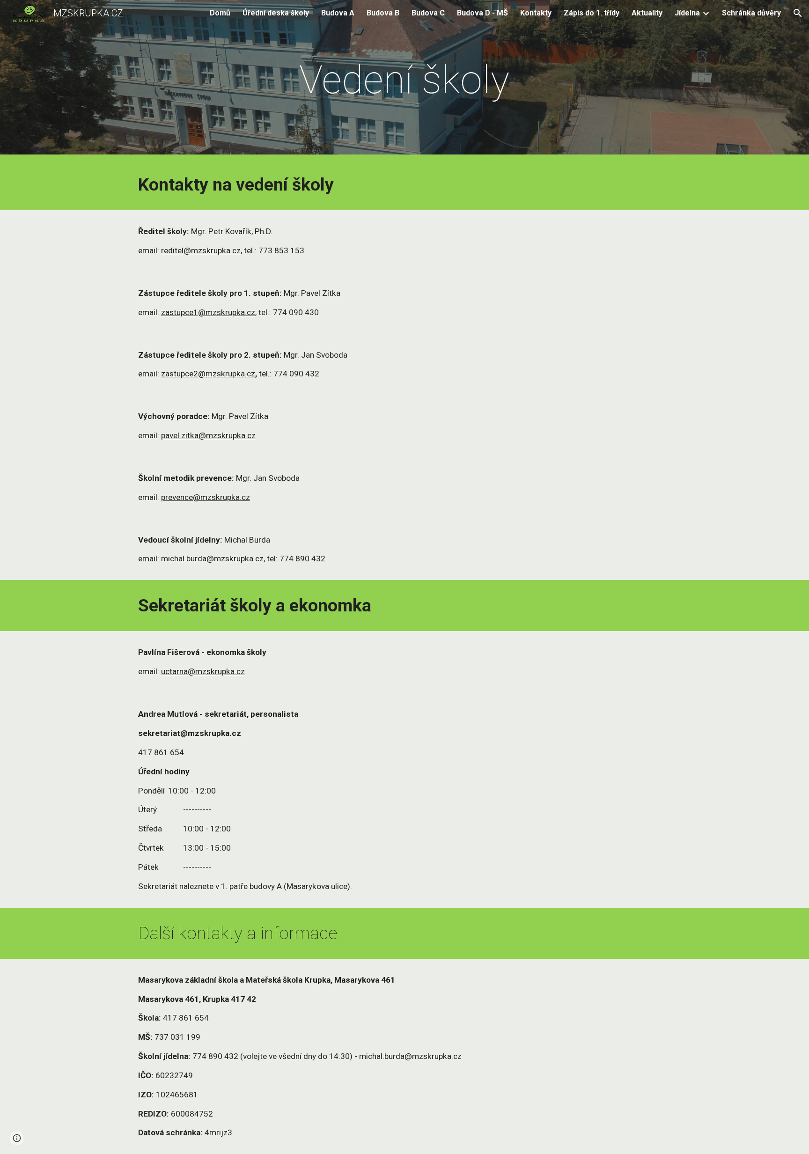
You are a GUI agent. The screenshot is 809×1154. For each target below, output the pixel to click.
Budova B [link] (383, 12)
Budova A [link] (337, 12)
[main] (404, 79)
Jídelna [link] (687, 12)
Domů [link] (220, 12)
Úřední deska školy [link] (276, 12)
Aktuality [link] (647, 12)
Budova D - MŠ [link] (482, 12)
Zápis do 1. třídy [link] (591, 12)
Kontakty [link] (536, 12)
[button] (798, 13)
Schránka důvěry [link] (751, 12)
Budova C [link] (428, 12)
